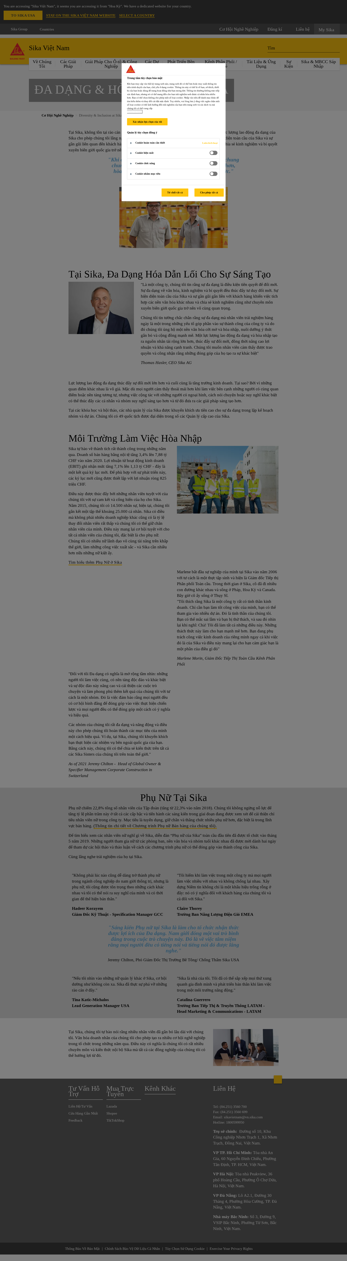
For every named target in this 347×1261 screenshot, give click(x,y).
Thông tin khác (134, 111)
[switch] (213, 153)
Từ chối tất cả (175, 192)
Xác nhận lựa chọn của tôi (147, 121)
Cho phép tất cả (209, 192)
